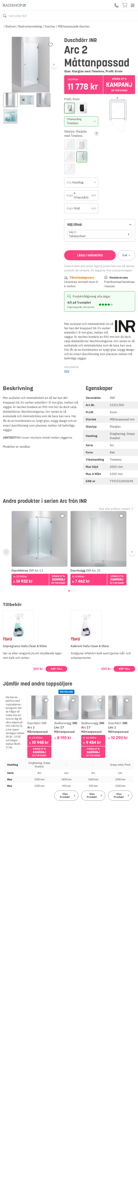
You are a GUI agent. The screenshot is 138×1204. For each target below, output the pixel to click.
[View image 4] (10, 116)
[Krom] (69, 108)
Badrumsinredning (30, 26)
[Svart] (81, 108)
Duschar (50, 26)
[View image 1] (10, 100)
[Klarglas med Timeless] (81, 157)
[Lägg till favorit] (51, 45)
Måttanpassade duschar (74, 26)
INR (66, 371)
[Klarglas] (69, 157)
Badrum (10, 26)
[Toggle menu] (132, 5)
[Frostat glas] (69, 144)
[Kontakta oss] (116, 5)
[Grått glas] (81, 144)
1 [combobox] (124, 255)
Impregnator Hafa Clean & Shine (25, 646)
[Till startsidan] (14, 5)
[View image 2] (27, 100)
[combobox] (81, 121)
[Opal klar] (69, 169)
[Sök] (4, 16)
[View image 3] (43, 100)
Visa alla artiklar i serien (114, 509)
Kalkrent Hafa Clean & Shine (90, 646)
